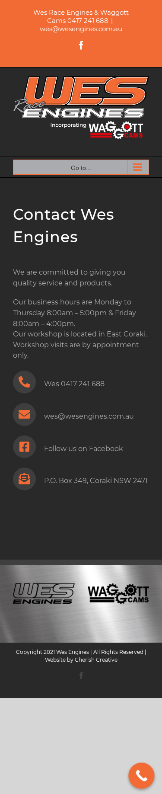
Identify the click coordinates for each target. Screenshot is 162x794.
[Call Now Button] (141, 775)
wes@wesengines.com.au (81, 29)
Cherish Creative (96, 659)
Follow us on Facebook (83, 449)
